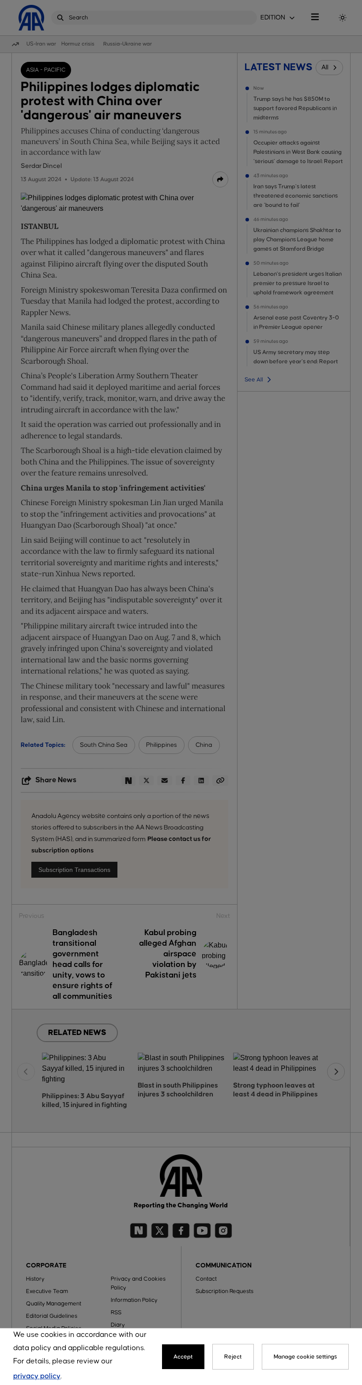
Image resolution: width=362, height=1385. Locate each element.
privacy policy (36, 1376)
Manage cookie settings (305, 1357)
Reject (233, 1357)
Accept (183, 1357)
